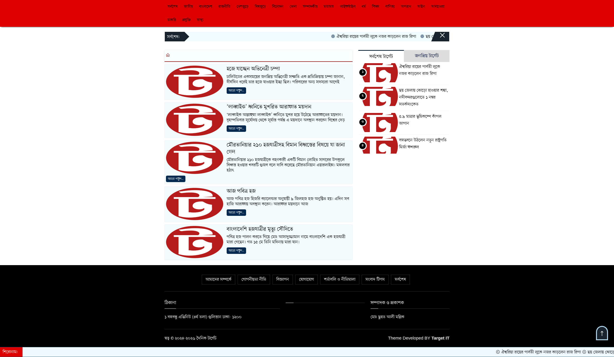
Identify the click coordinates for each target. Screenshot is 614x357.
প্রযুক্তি (186, 20)
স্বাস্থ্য (200, 20)
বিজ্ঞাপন (282, 279)
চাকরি (172, 20)
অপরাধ (406, 6)
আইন (421, 6)
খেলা (293, 6)
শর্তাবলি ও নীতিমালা (339, 279)
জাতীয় (188, 6)
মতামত (329, 6)
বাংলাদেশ (205, 6)
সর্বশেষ (173, 6)
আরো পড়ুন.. (236, 90)
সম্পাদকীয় (310, 6)
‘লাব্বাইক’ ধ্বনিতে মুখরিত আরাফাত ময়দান (269, 107)
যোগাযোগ (306, 279)
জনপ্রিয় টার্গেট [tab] (427, 56)
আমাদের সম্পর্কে (218, 279)
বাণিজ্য (390, 6)
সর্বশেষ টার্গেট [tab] (381, 57)
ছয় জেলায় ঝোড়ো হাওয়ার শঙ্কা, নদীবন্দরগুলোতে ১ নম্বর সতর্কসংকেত (423, 97)
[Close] (438, 37)
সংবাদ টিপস (375, 279)
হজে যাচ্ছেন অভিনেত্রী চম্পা (253, 69)
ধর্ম (364, 6)
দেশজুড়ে (242, 6)
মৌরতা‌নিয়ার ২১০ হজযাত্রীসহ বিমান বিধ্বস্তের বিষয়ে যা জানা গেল (286, 148)
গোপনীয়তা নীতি (254, 279)
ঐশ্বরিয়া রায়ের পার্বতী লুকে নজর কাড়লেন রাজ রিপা (365, 36)
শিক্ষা (375, 6)
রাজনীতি (224, 6)
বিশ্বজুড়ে (260, 6)
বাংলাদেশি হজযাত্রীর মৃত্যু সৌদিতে (260, 229)
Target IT (440, 338)
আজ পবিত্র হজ (241, 191)
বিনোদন (277, 6)
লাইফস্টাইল (347, 6)
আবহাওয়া (438, 6)
